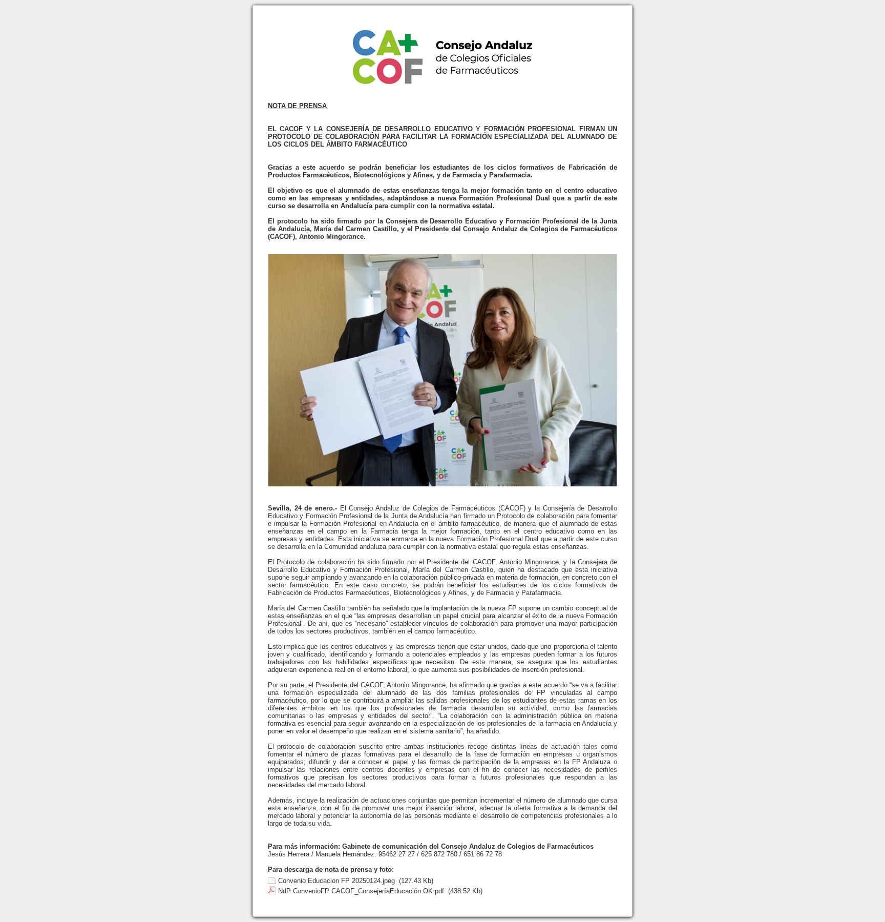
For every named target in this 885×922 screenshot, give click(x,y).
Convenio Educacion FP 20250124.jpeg (336, 881)
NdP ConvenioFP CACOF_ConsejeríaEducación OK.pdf (361, 891)
